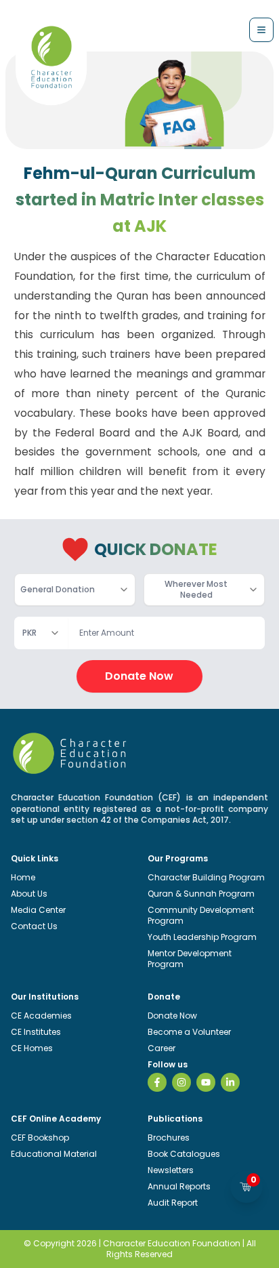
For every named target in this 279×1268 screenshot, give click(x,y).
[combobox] (74, 589)
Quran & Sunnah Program (201, 893)
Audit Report (173, 1202)
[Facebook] (157, 1082)
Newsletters (171, 1170)
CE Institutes (36, 1032)
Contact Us (34, 926)
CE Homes (32, 1048)
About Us (29, 893)
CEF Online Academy (56, 1118)
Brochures (169, 1137)
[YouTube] (205, 1082)
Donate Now (139, 676)
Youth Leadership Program (202, 937)
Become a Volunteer (189, 1032)
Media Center (38, 910)
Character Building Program (206, 877)
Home (23, 877)
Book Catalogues (184, 1154)
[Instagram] (181, 1082)
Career (161, 1048)
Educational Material (54, 1154)
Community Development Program (201, 915)
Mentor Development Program (190, 958)
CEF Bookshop (40, 1137)
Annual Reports (179, 1186)
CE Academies (41, 1015)
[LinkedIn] (230, 1082)
